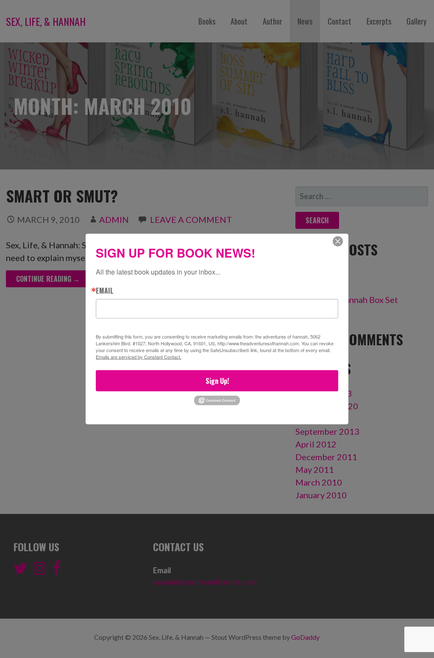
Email (105, 290)
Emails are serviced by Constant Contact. (138, 356)
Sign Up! (217, 381)
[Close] (338, 241)
